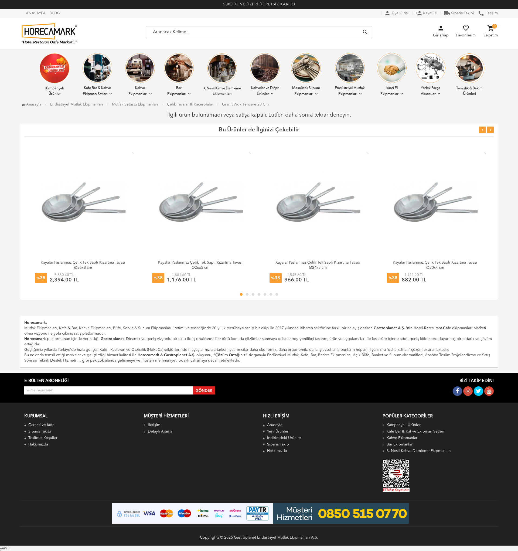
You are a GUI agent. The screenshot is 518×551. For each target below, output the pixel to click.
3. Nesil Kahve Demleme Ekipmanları (222, 91)
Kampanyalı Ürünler (54, 91)
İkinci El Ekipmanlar (389, 91)
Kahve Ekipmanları (137, 91)
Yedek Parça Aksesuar (430, 91)
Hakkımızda (38, 444)
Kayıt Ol (426, 13)
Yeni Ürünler (277, 431)
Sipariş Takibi (459, 13)
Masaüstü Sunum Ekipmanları (306, 91)
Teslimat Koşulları (43, 438)
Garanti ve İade (41, 425)
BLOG (54, 13)
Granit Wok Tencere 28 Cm (245, 104)
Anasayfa (33, 104)
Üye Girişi (396, 13)
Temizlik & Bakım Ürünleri (469, 91)
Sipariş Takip (278, 444)
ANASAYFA (36, 13)
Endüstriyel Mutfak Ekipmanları (350, 91)
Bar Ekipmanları (176, 91)
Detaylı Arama (160, 431)
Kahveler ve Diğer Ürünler (265, 91)
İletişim (488, 13)
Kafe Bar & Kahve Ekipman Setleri (97, 91)
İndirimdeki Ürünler (284, 438)
